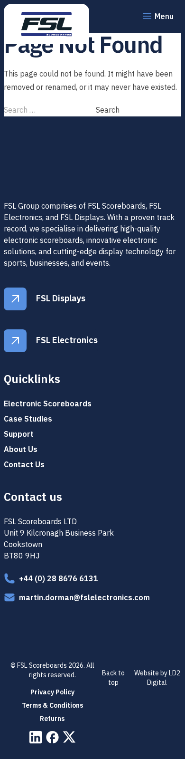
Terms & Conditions (52, 705)
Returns (52, 718)
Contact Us (24, 464)
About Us (20, 449)
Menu (164, 16)
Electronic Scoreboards (48, 403)
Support (19, 434)
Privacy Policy (52, 692)
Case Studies (28, 418)
